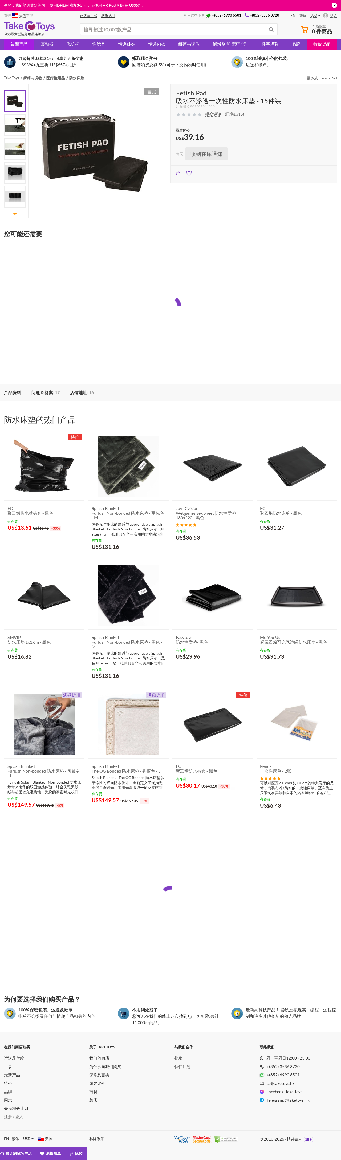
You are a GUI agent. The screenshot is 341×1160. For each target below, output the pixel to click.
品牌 (296, 43)
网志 (8, 1100)
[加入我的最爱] (189, 172)
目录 (8, 1066)
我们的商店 (99, 1058)
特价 (8, 1083)
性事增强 (270, 43)
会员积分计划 (16, 1108)
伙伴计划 (182, 1066)
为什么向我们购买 (105, 1066)
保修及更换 (99, 1074)
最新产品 (19, 43)
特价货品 (321, 43)
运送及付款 (14, 1058)
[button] (15, 87)
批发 (178, 1058)
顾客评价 (97, 1083)
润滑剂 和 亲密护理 (231, 43)
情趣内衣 (156, 43)
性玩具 (98, 43)
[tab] (45, 392)
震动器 (47, 43)
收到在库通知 (206, 154)
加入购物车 (22, 541)
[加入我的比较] (178, 172)
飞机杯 (73, 43)
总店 (93, 1100)
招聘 (93, 1091)
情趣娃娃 (126, 43)
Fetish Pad (328, 78)
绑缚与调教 (189, 43)
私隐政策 (96, 1138)
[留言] (186, 524)
